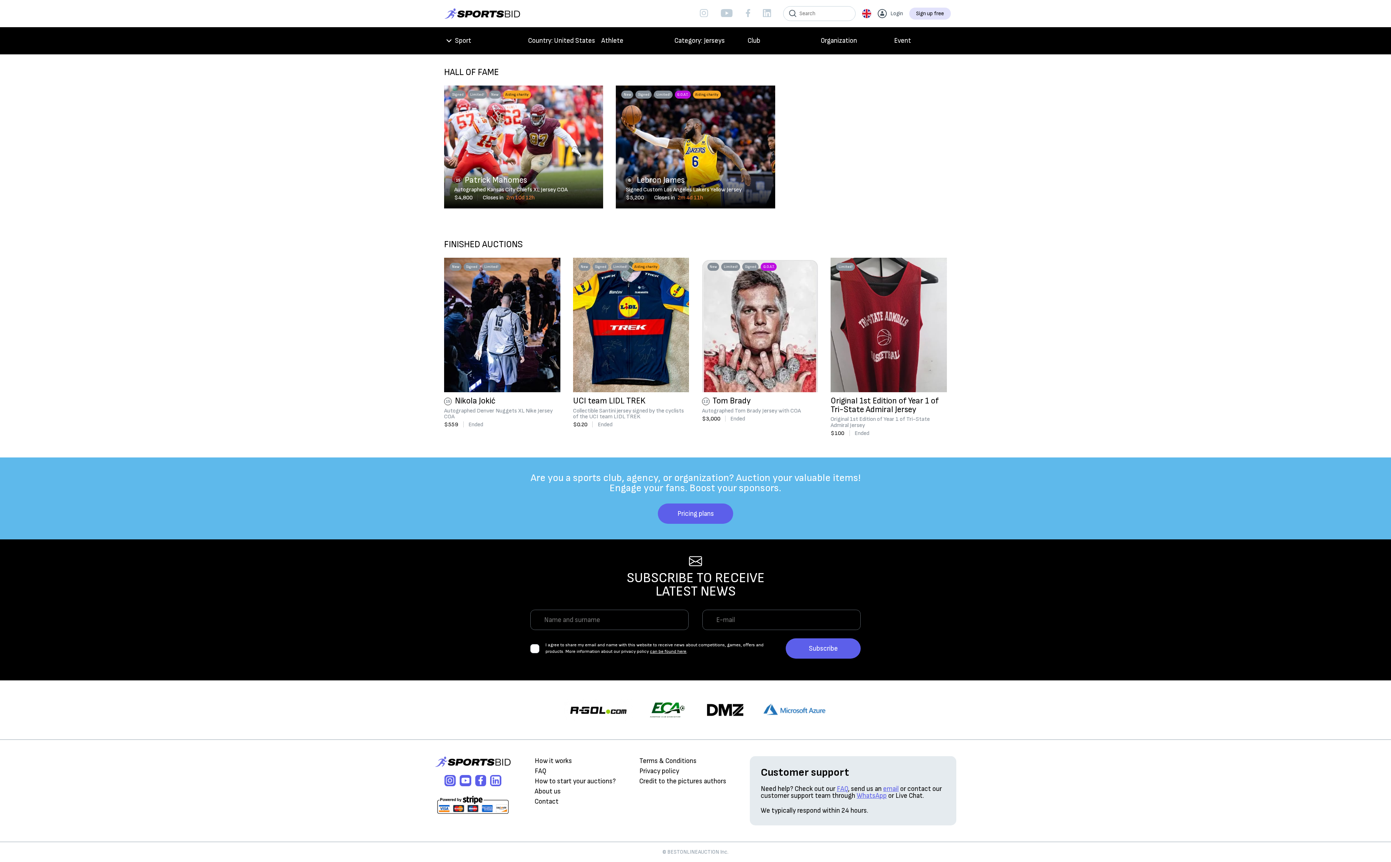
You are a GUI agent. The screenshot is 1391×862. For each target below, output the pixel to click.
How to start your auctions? (575, 781)
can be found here (668, 651)
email (891, 789)
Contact (547, 801)
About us (548, 791)
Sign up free (930, 13)
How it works (553, 761)
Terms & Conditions (668, 761)
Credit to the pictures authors (682, 781)
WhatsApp (872, 796)
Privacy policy (659, 771)
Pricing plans (695, 514)
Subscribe (823, 649)
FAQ (540, 771)
